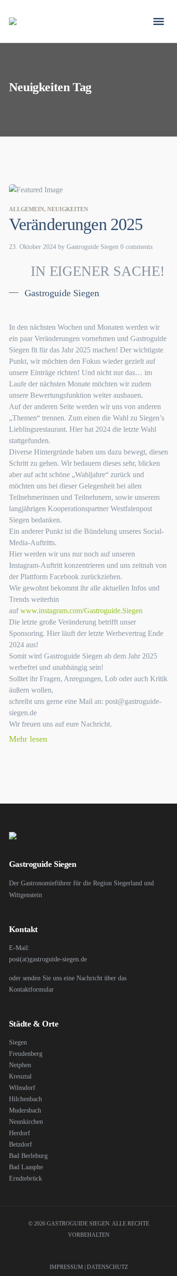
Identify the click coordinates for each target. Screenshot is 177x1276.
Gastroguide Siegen (92, 246)
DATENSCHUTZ (107, 1267)
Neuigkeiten (67, 209)
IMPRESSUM (66, 1267)
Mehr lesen (29, 739)
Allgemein (26, 209)
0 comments (136, 246)
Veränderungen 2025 (76, 224)
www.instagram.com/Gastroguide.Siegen (81, 611)
